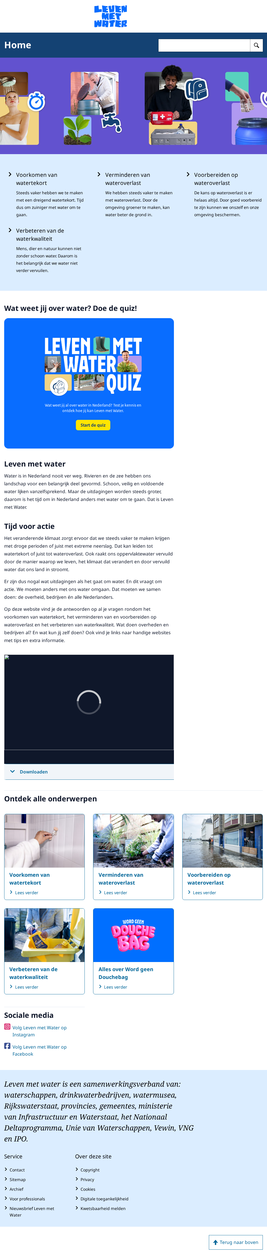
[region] (89, 709)
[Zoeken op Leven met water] (256, 45)
